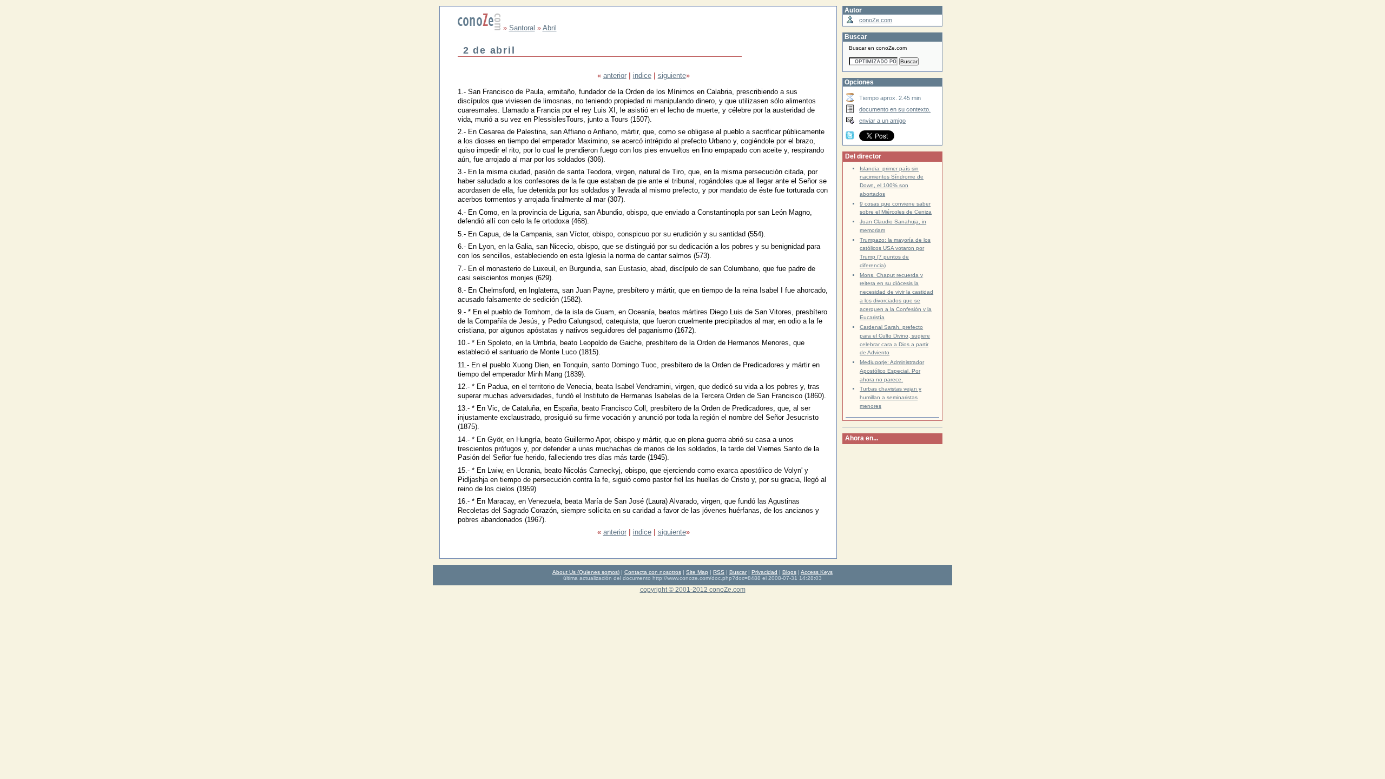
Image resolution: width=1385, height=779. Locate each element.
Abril (550, 28)
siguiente (672, 75)
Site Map (697, 572)
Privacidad (764, 572)
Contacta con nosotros (652, 572)
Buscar (738, 572)
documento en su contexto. (895, 109)
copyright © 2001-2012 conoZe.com (693, 589)
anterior (614, 75)
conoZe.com (875, 20)
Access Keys (817, 572)
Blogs (789, 572)
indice (642, 75)
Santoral (522, 28)
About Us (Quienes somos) (585, 572)
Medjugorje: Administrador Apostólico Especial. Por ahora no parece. (892, 370)
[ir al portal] (479, 28)
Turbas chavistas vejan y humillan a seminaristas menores (890, 397)
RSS (718, 572)
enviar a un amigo (882, 120)
